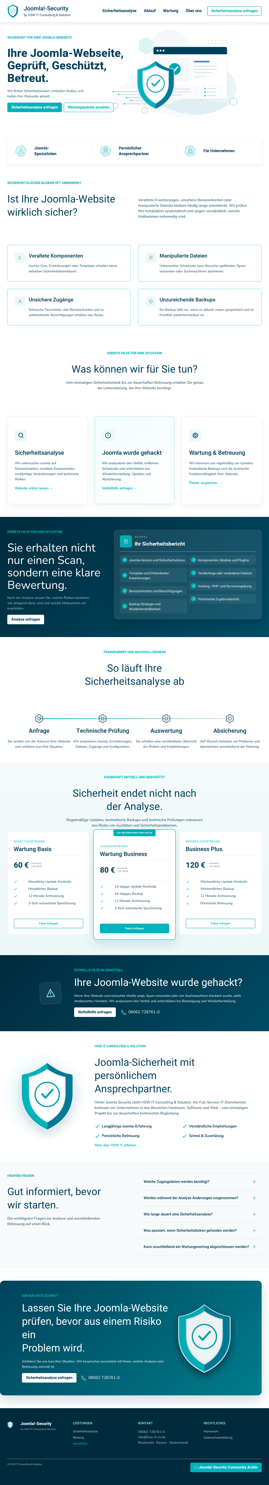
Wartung (170, 11)
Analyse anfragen (25, 619)
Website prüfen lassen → (34, 488)
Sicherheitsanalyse (119, 11)
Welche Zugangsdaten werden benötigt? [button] (176, 1181)
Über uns (194, 11)
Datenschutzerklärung (218, 1437)
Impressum (211, 1431)
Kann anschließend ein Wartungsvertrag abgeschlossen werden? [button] (196, 1246)
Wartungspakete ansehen (88, 107)
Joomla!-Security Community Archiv (228, 1467)
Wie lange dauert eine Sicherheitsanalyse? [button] (178, 1214)
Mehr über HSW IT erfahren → (117, 1145)
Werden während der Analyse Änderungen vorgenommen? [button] (191, 1198)
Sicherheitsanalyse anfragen (234, 11)
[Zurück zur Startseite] (12, 11)
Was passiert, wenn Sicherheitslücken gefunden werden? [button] (190, 1230)
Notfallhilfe (80, 1444)
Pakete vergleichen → (205, 483)
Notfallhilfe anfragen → (119, 488)
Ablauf (150, 11)
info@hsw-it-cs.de (151, 1437)
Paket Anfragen (48, 923)
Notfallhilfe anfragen (95, 1012)
